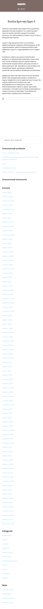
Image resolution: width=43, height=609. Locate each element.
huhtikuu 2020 (7, 426)
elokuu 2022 (6, 324)
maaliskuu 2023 (8, 299)
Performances (7, 557)
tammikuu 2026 (8, 201)
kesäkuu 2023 (7, 286)
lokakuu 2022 (7, 316)
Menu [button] (23, 9)
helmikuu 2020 (8, 434)
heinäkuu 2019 (7, 460)
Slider (4, 565)
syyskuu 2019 (7, 451)
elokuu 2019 (6, 456)
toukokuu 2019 (7, 464)
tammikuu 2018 (8, 524)
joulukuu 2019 (7, 439)
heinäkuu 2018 (7, 498)
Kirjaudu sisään (8, 590)
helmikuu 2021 (7, 392)
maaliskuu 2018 (8, 515)
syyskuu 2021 (7, 367)
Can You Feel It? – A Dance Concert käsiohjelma (19, 172)
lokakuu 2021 (7, 362)
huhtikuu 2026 (7, 197)
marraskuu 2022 (8, 311)
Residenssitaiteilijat (9, 561)
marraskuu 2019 (8, 443)
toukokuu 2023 (8, 290)
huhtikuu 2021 (7, 383)
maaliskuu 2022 (8, 341)
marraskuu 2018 (8, 481)
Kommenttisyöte (8, 598)
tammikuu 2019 (8, 477)
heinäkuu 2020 (7, 422)
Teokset (5, 569)
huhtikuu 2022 (7, 337)
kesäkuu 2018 (7, 502)
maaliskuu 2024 (8, 256)
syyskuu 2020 (7, 413)
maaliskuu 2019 (8, 468)
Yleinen (5, 578)
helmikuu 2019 (7, 473)
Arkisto (4, 540)
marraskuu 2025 (8, 209)
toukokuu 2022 (8, 333)
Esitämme (6, 548)
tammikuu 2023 (8, 303)
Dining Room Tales (9, 168)
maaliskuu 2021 (8, 388)
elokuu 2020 (7, 417)
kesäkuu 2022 (7, 328)
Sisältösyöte (6, 594)
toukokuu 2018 (7, 507)
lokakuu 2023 (7, 273)
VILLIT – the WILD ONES (10, 153)
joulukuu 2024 (7, 231)
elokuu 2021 (6, 371)
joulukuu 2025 (7, 205)
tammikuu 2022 (8, 350)
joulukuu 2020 (7, 400)
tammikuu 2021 (8, 396)
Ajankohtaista (7, 535)
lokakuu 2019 (7, 447)
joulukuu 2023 (7, 265)
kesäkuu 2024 (7, 248)
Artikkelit (5, 544)
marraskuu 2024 (8, 235)
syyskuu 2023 (7, 277)
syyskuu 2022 (7, 320)
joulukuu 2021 (7, 354)
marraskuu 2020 (8, 405)
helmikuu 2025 (7, 222)
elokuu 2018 (6, 494)
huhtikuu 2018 (7, 511)
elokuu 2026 (6, 192)
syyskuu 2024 (7, 239)
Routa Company (21, 4)
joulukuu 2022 (7, 307)
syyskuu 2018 (7, 490)
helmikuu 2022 (7, 345)
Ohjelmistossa (7, 552)
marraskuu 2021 (8, 358)
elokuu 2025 (6, 218)
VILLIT (4, 164)
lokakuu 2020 (7, 409)
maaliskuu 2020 (8, 430)
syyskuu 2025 (7, 214)
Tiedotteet (6, 574)
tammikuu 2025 (8, 226)
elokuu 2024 (6, 243)
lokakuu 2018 (7, 485)
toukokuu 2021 (7, 379)
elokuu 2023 (6, 282)
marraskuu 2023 (8, 269)
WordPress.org (7, 602)
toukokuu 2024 (8, 252)
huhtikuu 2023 (7, 294)
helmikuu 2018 (7, 519)
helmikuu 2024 (7, 260)
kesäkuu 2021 (7, 375)
